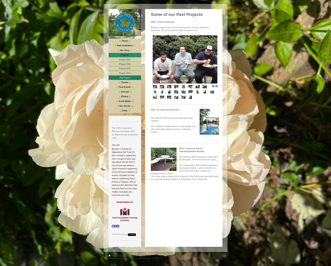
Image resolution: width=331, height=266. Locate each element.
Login (220, 256)
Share (116, 226)
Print (113, 256)
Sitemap (120, 256)
